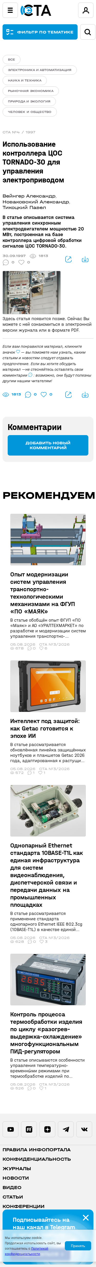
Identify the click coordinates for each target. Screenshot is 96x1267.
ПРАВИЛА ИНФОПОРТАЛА (37, 1150)
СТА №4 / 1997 (19, 132)
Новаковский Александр (36, 202)
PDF (85, 259)
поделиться (68, 259)
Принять (78, 1246)
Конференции (24, 1206)
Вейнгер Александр (29, 196)
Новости (16, 1178)
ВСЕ (11, 59)
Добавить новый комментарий (48, 445)
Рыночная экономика (31, 91)
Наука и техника (24, 80)
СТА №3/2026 (54, 644)
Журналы (17, 1168)
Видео (12, 1187)
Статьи (13, 1197)
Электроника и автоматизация (39, 70)
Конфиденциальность (37, 1159)
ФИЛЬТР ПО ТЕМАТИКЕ (45, 32)
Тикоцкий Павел (24, 207)
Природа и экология (29, 101)
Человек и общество (29, 112)
